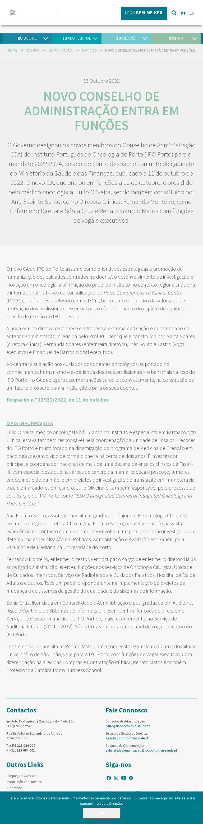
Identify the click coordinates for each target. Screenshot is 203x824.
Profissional (76, 38)
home (12, 50)
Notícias (89, 50)
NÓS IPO (32, 50)
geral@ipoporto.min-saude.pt (126, 738)
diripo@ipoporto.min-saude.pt (127, 726)
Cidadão (126, 38)
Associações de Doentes (24, 782)
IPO (176, 38)
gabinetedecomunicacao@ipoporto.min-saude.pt (141, 750)
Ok (101, 813)
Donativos (14, 788)
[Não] (196, 808)
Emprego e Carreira (21, 776)
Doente (27, 38)
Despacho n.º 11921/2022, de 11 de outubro (57, 399)
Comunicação (60, 50)
